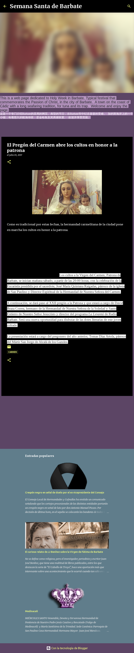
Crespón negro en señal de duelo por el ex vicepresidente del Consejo (64, 492)
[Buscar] (87, 6)
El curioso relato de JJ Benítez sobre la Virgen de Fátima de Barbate (64, 551)
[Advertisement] (33, 254)
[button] (9, 162)
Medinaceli (31, 611)
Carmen (12, 352)
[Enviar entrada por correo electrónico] (9, 348)
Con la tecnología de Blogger (69, 648)
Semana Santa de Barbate (46, 6)
